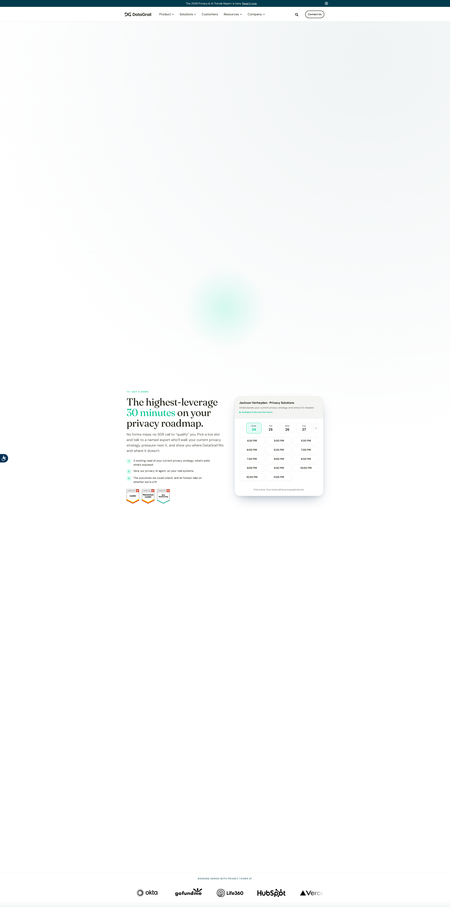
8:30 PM (306, 459)
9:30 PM (279, 467)
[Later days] (316, 428)
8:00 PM (279, 459)
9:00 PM (252, 467)
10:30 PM (252, 477)
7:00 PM (306, 449)
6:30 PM (279, 449)
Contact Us (315, 14)
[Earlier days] (242, 428)
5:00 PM (279, 440)
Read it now (249, 3)
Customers (210, 14)
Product (165, 14)
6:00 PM (252, 449)
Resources (231, 14)
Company (255, 14)
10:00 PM (306, 467)
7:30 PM (252, 459)
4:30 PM (252, 440)
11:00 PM (279, 477)
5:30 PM (306, 440)
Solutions (186, 14)
